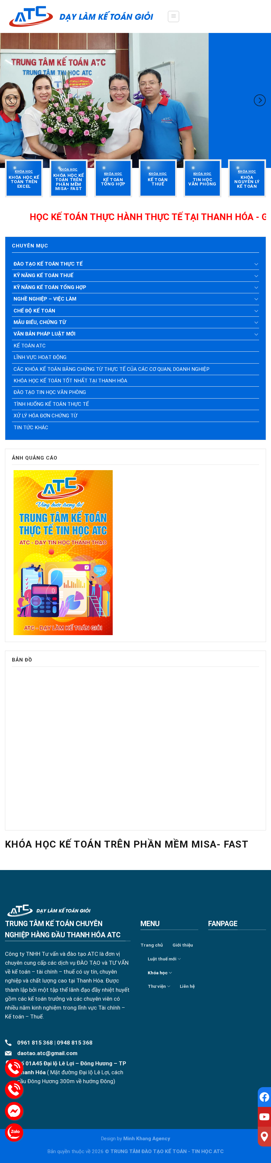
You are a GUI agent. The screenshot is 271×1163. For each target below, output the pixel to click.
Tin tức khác (31, 428)
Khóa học (158, 972)
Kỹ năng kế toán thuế (43, 275)
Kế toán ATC (30, 346)
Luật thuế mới (162, 958)
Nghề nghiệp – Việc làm (45, 299)
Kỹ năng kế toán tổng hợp (50, 287)
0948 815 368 (75, 1042)
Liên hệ (187, 986)
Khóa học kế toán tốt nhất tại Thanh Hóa (70, 381)
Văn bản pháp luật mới (44, 334)
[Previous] (11, 100)
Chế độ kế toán (34, 311)
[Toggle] (256, 264)
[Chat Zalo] (14, 1132)
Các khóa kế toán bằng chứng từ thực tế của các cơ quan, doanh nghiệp (112, 369)
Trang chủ (151, 945)
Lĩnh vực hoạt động (40, 357)
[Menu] (173, 16)
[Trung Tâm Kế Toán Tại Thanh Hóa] (81, 16)
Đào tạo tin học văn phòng (50, 392)
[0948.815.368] (14, 1090)
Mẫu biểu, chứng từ (40, 322)
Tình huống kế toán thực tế (51, 404)
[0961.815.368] (14, 1068)
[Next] (260, 100)
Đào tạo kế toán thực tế (48, 264)
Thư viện (157, 986)
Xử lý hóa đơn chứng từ (45, 416)
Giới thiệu (183, 945)
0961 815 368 (35, 1042)
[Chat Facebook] (14, 1111)
